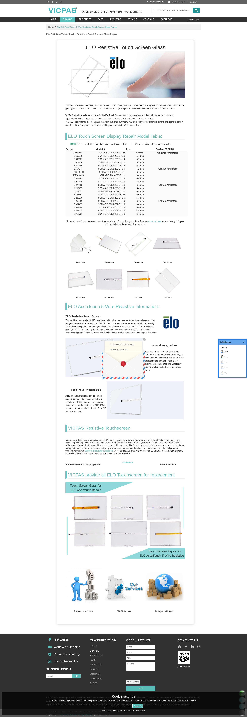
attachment (134, 682)
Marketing (141, 710)
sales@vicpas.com (178, 2)
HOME (53, 19)
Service (132, 19)
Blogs (93, 683)
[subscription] (76, 676)
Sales (223, 347)
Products (85, 19)
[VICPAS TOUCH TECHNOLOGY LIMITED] (63, 10)
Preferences (130, 710)
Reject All (109, 706)
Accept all (137, 706)
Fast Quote (194, 19)
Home (51, 27)
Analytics (118, 710)
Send (140, 688)
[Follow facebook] (52, 2)
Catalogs (166, 19)
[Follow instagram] (61, 2)
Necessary (108, 710)
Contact (148, 19)
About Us (115, 19)
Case (100, 19)
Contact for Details (167, 152)
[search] (196, 10)
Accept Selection (123, 706)
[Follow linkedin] (57, 2)
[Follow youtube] (48, 2)
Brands (67, 19)
